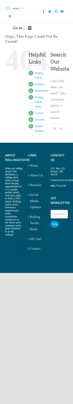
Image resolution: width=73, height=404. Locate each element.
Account (39, 119)
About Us (36, 175)
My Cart (35, 239)
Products (39, 84)
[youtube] (62, 11)
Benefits (35, 185)
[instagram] (55, 11)
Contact (39, 113)
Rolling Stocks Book (39, 102)
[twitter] (49, 11)
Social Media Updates (35, 201)
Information (41, 90)
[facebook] (43, 11)
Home (34, 165)
